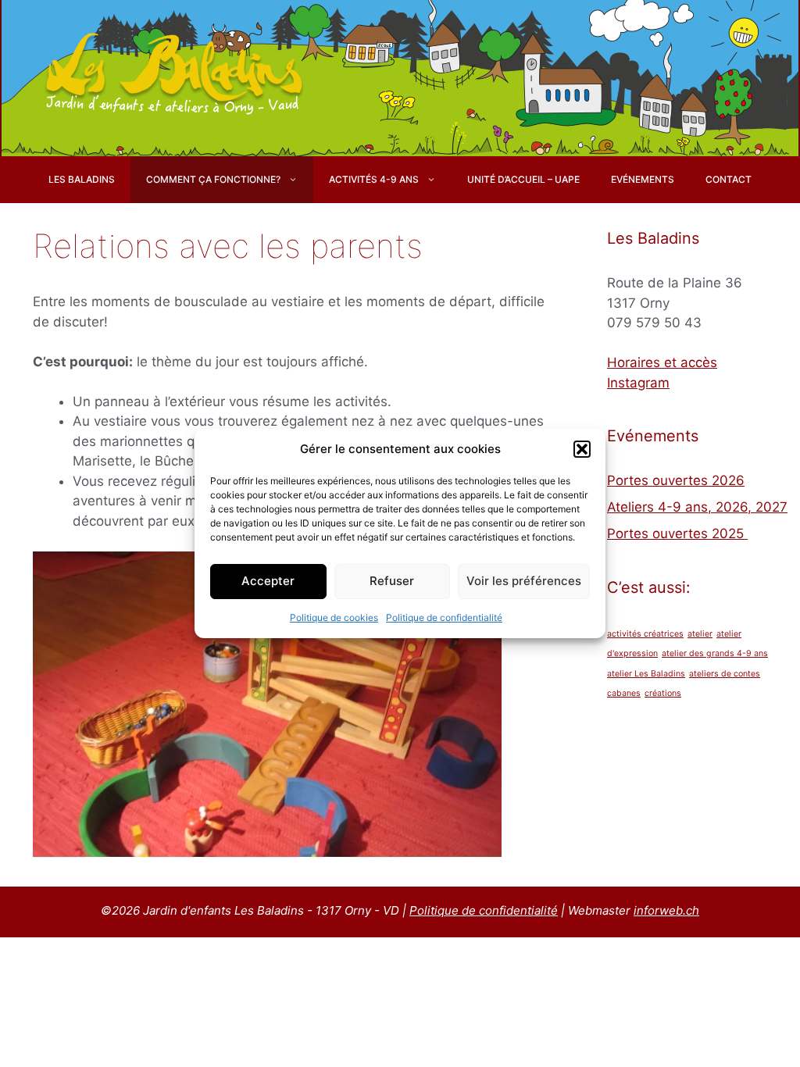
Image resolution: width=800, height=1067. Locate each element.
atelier (700, 634)
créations (663, 693)
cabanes (624, 693)
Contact (728, 179)
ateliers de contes (724, 674)
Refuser (392, 580)
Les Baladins (81, 179)
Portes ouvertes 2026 (676, 480)
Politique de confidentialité (444, 617)
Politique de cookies (334, 617)
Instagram (638, 383)
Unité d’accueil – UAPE (523, 179)
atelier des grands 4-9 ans (715, 653)
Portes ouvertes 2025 (677, 533)
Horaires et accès (662, 362)
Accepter (268, 580)
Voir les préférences (523, 580)
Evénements (642, 179)
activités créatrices (645, 634)
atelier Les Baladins (646, 674)
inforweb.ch (666, 910)
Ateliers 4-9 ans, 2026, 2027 (697, 507)
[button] (582, 449)
